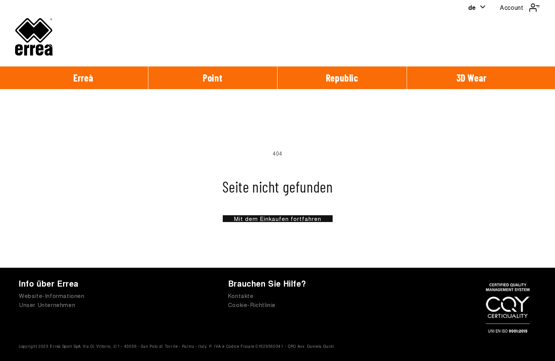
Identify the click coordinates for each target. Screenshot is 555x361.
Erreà (83, 77)
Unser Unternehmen (47, 305)
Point (212, 77)
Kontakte (241, 295)
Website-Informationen (52, 295)
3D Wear (471, 77)
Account (511, 7)
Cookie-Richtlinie (252, 305)
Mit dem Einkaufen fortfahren (277, 218)
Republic (342, 77)
